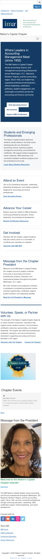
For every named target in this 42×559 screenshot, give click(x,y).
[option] (21, 368)
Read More (4, 487)
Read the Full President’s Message (17, 297)
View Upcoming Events (18, 105)
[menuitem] (5, 10)
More (2, 412)
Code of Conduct (17, 10)
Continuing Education (8, 536)
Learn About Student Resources (17, 164)
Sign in (37, 6)
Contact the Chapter (33, 342)
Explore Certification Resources (16, 221)
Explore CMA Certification (17, 114)
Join (26, 10)
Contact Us (5, 10)
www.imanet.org (7, 13)
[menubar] (21, 12)
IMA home (4, 529)
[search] (39, 2)
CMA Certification (7, 533)
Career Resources (7, 540)
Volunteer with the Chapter (11, 342)
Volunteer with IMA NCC (12, 246)
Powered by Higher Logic (21, 558)
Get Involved (12, 109)
